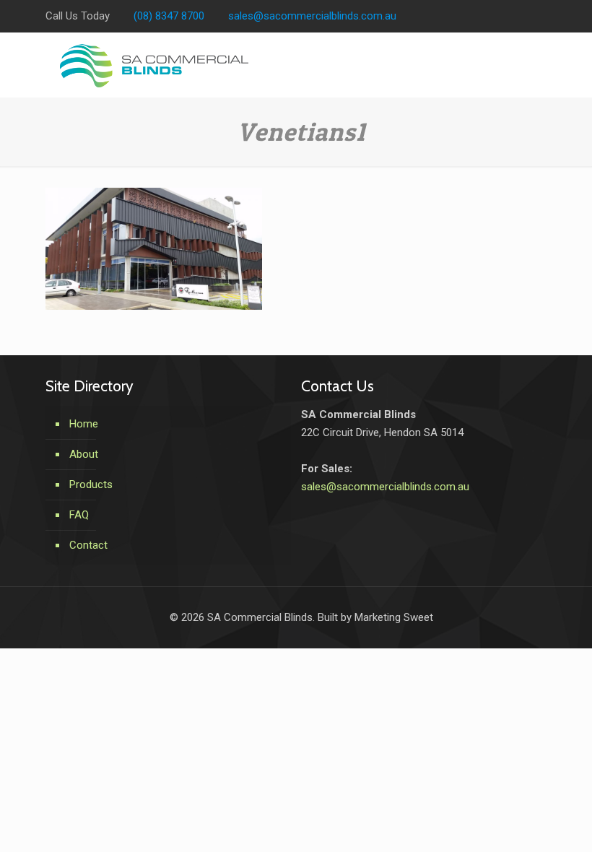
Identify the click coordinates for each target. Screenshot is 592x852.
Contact (88, 545)
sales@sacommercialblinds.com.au (312, 15)
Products (91, 484)
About (83, 454)
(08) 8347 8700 (169, 15)
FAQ (79, 514)
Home (83, 423)
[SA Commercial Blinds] (154, 64)
